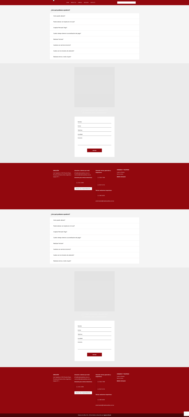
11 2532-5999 (80, 182)
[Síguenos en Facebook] (118, 181)
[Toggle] (136, 16)
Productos (73, 2)
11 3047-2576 (101, 185)
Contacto (92, 2)
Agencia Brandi (107, 415)
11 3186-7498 (101, 177)
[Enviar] (134, 2)
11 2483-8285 (101, 195)
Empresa (80, 2)
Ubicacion (86, 2)
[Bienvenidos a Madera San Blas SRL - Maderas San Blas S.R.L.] (58, 2)
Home (67, 2)
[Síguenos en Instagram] (121, 181)
